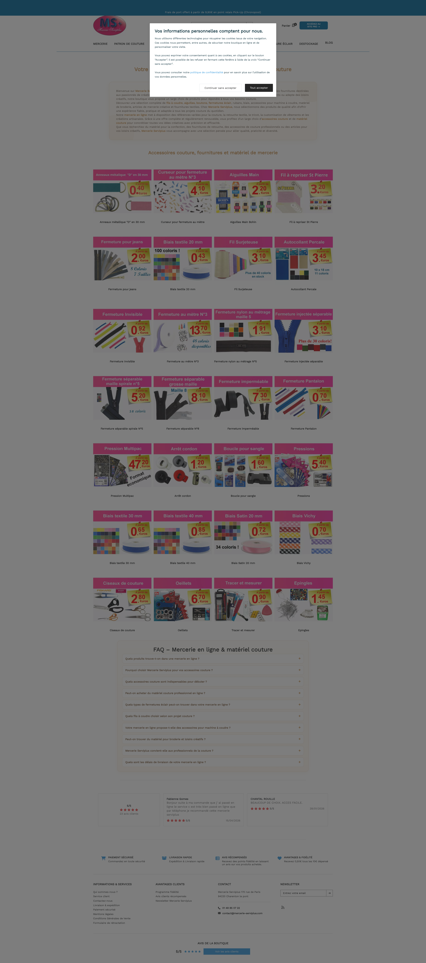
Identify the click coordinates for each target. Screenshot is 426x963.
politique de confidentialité (206, 72)
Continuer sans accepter (220, 87)
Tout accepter (259, 87)
